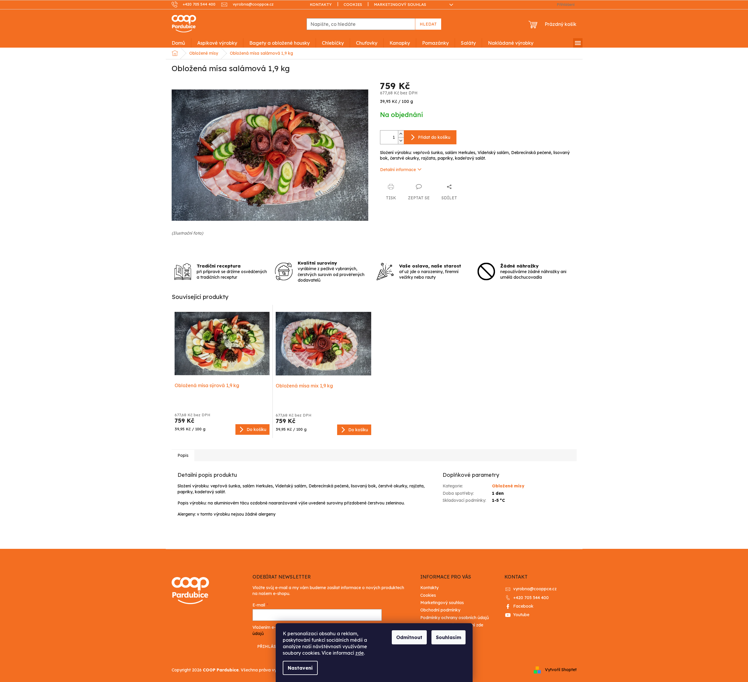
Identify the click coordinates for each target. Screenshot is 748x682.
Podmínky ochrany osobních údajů (454, 617)
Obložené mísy (508, 486)
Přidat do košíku (434, 137)
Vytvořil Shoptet (561, 669)
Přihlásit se (272, 646)
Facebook (523, 606)
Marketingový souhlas (400, 4)
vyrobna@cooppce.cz (535, 588)
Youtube (521, 614)
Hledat (428, 24)
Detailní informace (398, 169)
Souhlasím (448, 637)
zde (359, 653)
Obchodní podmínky (440, 610)
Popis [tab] (183, 455)
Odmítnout (409, 637)
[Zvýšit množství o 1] (401, 134)
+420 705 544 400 (531, 597)
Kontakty (321, 4)
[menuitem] (178, 43)
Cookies (353, 4)
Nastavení (300, 668)
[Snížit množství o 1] (401, 140)
